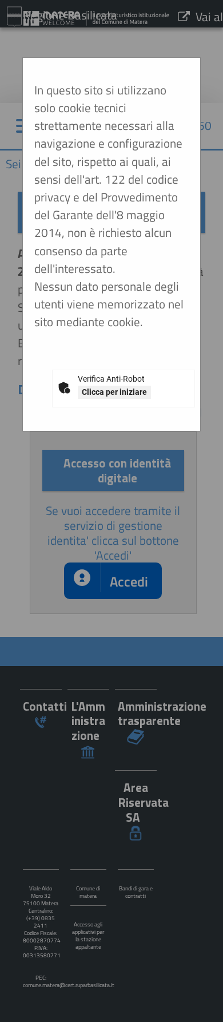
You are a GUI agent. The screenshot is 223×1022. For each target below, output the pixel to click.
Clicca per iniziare (114, 392)
